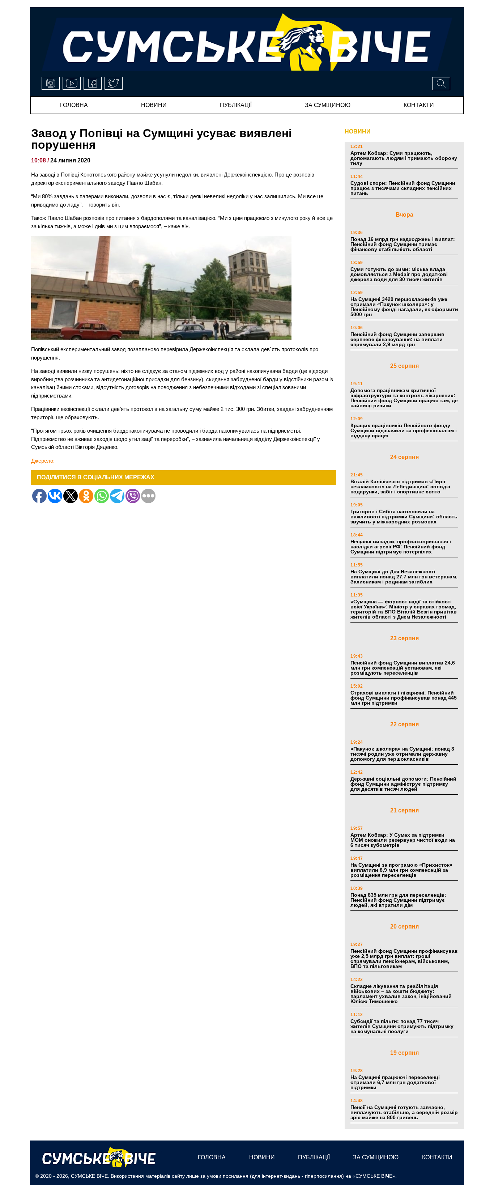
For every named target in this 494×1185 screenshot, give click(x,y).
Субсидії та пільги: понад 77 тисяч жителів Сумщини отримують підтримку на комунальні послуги (401, 1026)
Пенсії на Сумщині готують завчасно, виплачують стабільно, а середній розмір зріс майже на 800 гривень (404, 1112)
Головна (74, 105)
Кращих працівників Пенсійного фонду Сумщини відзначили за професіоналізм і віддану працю (403, 430)
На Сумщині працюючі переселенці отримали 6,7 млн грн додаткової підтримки (395, 1082)
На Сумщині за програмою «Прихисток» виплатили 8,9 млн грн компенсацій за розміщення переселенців (401, 870)
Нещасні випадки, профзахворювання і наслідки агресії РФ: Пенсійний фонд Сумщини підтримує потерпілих (400, 547)
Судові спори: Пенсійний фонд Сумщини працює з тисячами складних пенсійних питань (402, 188)
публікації (236, 105)
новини (154, 105)
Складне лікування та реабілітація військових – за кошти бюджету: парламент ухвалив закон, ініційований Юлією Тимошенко (401, 993)
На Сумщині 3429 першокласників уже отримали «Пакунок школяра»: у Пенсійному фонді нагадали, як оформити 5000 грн (404, 306)
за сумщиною (327, 105)
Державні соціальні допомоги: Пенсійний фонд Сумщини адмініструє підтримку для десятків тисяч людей (403, 784)
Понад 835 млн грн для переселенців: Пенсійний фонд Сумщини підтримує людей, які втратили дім (398, 900)
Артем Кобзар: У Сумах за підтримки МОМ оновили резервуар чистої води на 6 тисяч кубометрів (402, 840)
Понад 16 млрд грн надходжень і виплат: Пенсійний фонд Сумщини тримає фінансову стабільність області (402, 244)
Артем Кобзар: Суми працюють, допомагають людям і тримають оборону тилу (403, 158)
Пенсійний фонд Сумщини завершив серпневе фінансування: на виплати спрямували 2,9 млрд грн (397, 339)
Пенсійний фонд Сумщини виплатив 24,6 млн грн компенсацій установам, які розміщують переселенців (402, 668)
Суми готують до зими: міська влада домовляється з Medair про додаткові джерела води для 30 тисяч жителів (399, 274)
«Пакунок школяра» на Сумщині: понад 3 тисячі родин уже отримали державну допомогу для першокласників (402, 754)
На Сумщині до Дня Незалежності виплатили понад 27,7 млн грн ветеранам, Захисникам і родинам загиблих (403, 577)
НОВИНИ (358, 131)
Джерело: (43, 461)
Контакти (419, 105)
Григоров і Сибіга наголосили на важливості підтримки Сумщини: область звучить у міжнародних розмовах (403, 516)
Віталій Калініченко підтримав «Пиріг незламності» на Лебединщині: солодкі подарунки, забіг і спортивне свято (400, 486)
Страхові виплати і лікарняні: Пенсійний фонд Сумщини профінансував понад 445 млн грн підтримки (403, 698)
